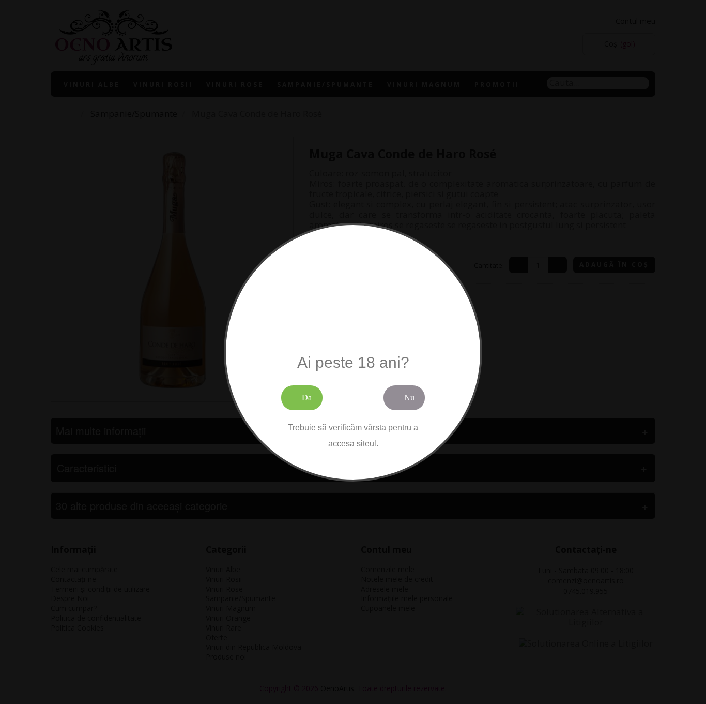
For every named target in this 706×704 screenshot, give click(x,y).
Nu (409, 397)
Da (307, 397)
